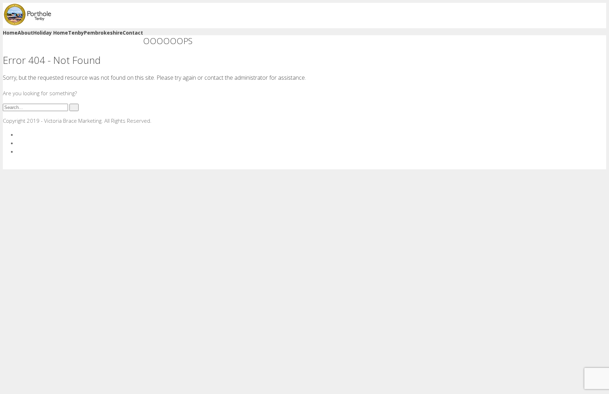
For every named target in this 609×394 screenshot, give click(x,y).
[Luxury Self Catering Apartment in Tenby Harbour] (27, 24)
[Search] (74, 107)
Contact (133, 32)
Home (10, 32)
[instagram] (19, 151)
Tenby (76, 32)
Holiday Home (50, 32)
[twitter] (19, 142)
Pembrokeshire (103, 32)
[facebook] (19, 134)
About (25, 32)
